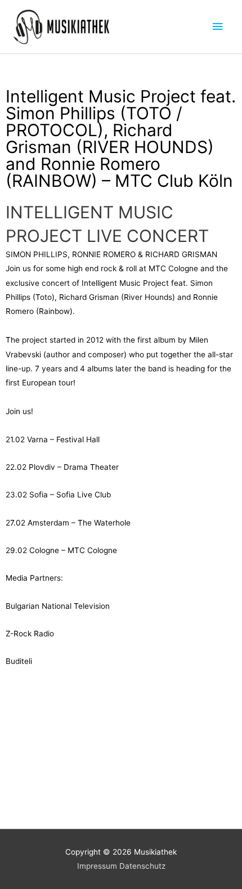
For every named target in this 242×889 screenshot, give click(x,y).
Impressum (97, 865)
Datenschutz (142, 865)
